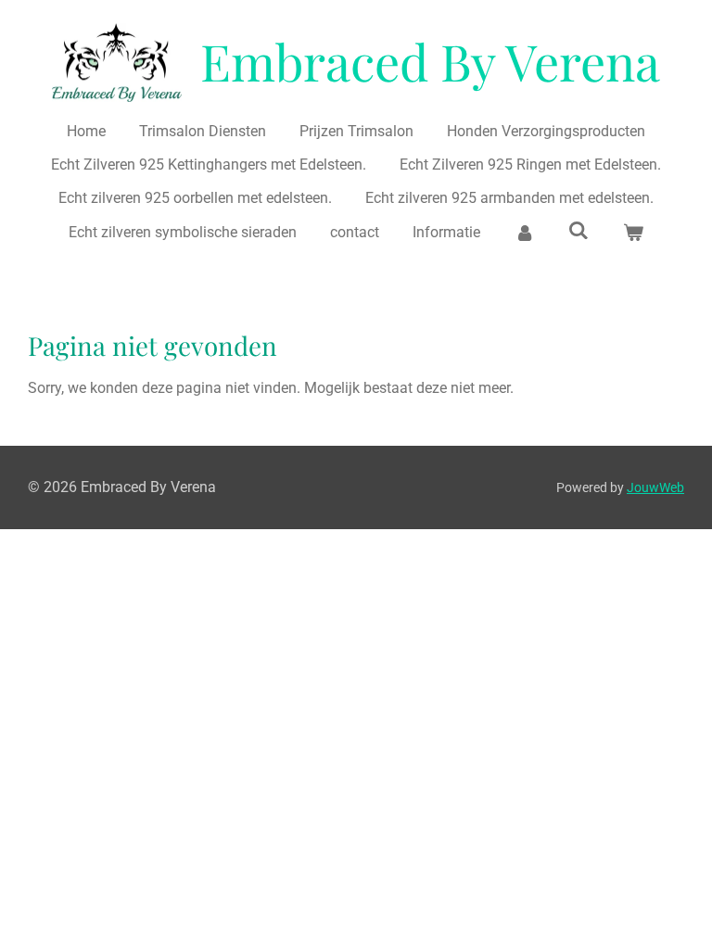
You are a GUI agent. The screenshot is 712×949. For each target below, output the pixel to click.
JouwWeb (655, 487)
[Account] (524, 232)
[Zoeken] (578, 230)
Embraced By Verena (430, 61)
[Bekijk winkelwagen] (632, 232)
